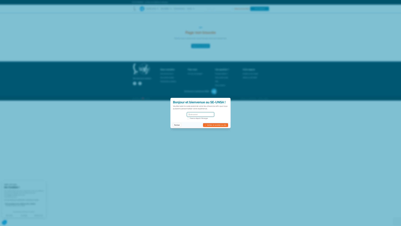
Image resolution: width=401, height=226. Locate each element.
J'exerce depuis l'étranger (199, 118)
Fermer (177, 125)
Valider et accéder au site (216, 125)
